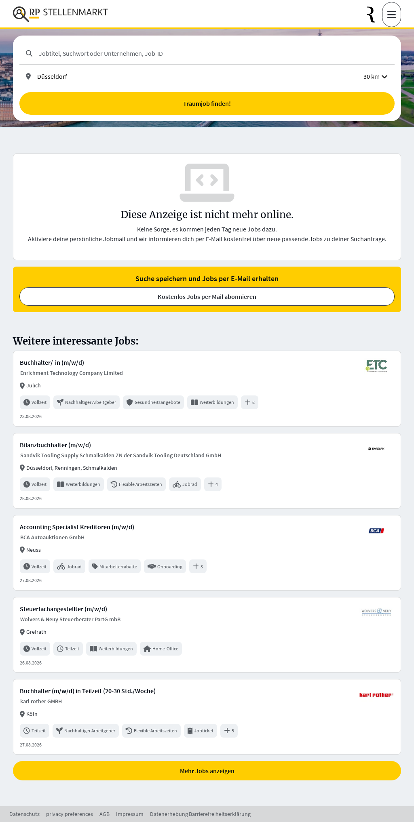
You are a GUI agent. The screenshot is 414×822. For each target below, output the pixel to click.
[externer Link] (374, 14)
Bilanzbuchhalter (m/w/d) (55, 445)
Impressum (130, 814)
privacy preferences (69, 814)
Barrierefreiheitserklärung (220, 814)
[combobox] (213, 53)
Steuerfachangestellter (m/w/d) (63, 609)
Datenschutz (24, 814)
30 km (371, 76)
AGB (104, 814)
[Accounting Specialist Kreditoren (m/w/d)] (207, 552)
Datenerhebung (169, 814)
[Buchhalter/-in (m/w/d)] (207, 388)
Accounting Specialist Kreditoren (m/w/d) (77, 527)
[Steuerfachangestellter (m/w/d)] (207, 634)
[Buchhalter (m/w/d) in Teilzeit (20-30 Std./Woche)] (207, 716)
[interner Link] (60, 14)
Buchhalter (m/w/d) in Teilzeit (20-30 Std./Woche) (88, 691)
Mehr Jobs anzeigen (207, 771)
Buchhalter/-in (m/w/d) (52, 362)
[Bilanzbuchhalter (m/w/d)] (207, 470)
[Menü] (391, 14)
